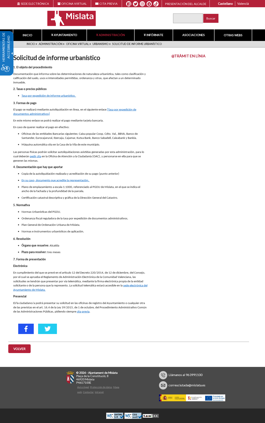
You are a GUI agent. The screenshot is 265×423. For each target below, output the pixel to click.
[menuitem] (27, 35)
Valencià (243, 3)
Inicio (27, 35)
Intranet (99, 392)
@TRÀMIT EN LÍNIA (188, 56)
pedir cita (35, 156)
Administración (112, 35)
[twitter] (47, 329)
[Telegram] (149, 4)
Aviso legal (83, 387)
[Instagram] (142, 4)
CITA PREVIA (108, 3)
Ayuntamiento (65, 35)
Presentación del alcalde (185, 4)
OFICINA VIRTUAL (74, 3)
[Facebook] (128, 4)
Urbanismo (100, 44)
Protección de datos (101, 387)
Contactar (88, 392)
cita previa (83, 311)
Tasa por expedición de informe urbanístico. (49, 95)
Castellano (225, 3)
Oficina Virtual (77, 44)
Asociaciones (193, 35)
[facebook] (26, 329)
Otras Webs (233, 35)
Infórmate (154, 35)
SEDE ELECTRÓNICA (35, 3)
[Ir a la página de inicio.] (69, 18)
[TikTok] (156, 4)
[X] (135, 4)
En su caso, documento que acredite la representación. (56, 180)
